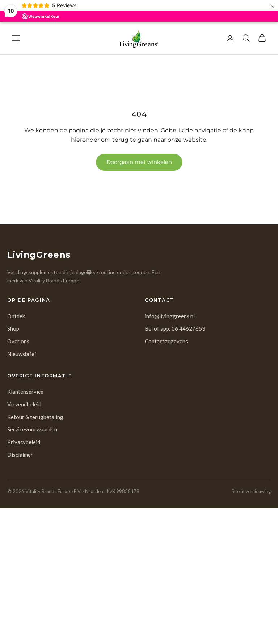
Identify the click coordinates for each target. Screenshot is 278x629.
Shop (13, 328)
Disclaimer (20, 454)
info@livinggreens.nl (170, 316)
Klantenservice (25, 391)
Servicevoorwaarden (32, 429)
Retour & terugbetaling (35, 417)
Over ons (18, 341)
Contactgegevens (166, 341)
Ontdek (16, 316)
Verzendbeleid (24, 404)
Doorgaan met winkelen (139, 161)
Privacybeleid (23, 442)
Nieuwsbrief (22, 354)
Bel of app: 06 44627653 (175, 328)
